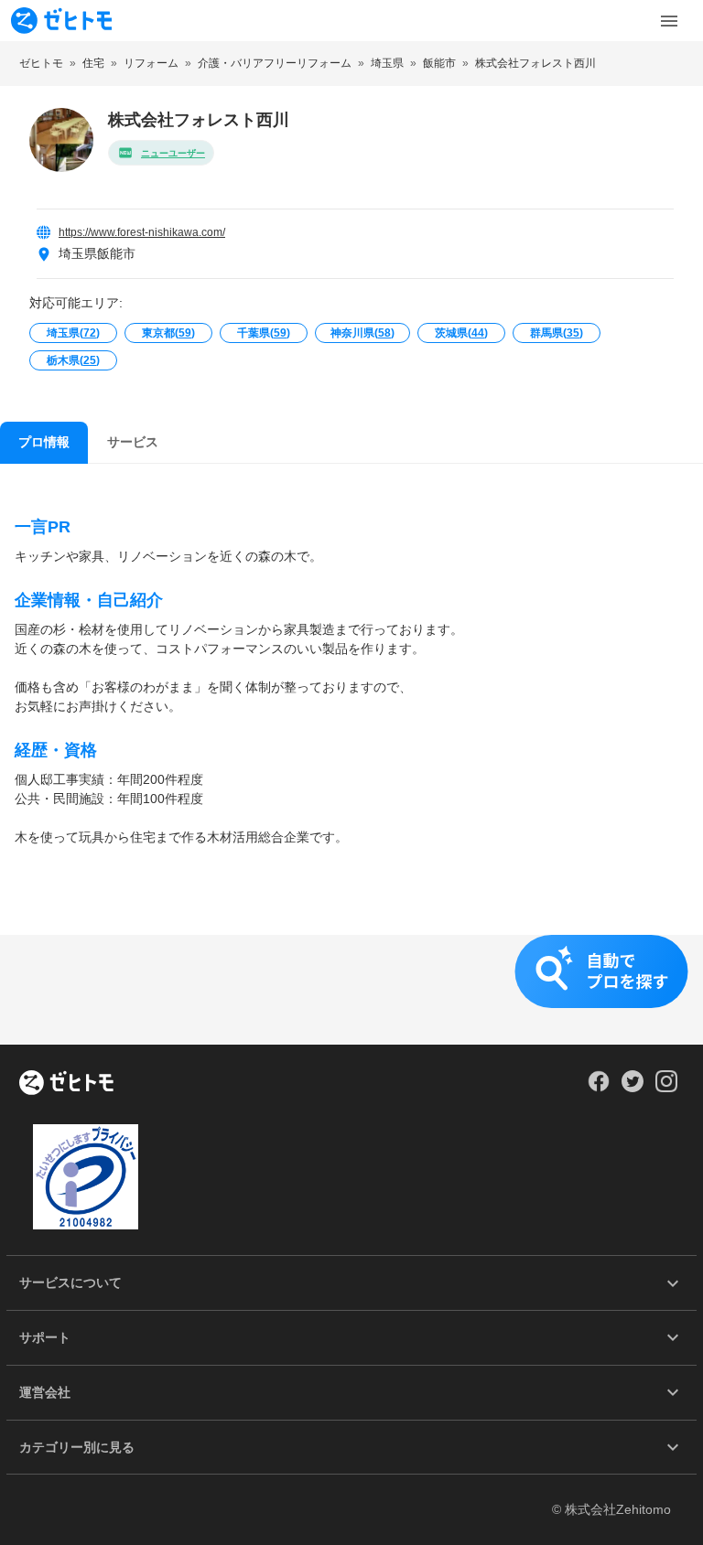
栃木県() (73, 360)
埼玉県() (73, 333)
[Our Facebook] (598, 1087)
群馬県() (556, 333)
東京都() (168, 333)
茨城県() (461, 333)
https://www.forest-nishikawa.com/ (142, 232)
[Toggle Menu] (669, 21)
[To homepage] (61, 20)
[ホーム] (66, 1084)
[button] (351, 990)
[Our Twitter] (632, 1087)
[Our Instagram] (667, 1087)
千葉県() (263, 333)
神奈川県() (362, 333)
